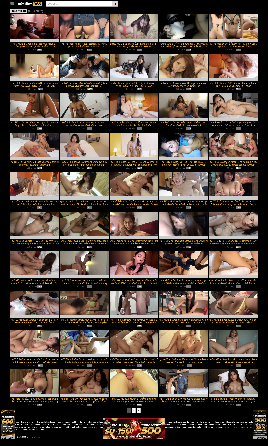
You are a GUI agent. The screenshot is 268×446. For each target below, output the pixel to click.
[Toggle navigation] (13, 3)
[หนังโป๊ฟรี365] (30, 3)
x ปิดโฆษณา (7, 438)
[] (115, 4)
